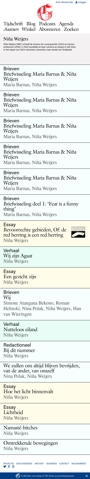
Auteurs (10, 29)
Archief (39, 463)
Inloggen (81, 2)
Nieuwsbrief (79, 463)
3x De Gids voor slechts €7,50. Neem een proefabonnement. (47, 475)
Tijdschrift (13, 24)
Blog (30, 24)
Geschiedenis (24, 463)
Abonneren (49, 29)
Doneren (51, 463)
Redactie (8, 463)
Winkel (28, 29)
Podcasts (47, 24)
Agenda (66, 24)
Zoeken (71, 29)
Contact (64, 463)
